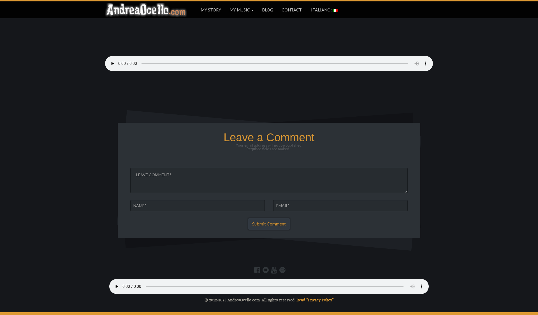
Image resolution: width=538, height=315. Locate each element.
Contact (292, 10)
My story (211, 10)
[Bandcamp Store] (266, 270)
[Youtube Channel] (274, 270)
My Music (240, 10)
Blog (267, 10)
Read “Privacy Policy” (315, 300)
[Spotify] (282, 270)
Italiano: (321, 10)
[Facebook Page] (257, 270)
